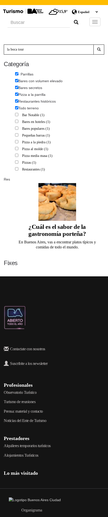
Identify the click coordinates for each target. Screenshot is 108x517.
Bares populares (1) (36, 128)
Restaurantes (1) (34, 169)
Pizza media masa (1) (38, 156)
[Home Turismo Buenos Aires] (22, 11)
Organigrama (31, 510)
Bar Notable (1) (34, 115)
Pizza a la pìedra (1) (37, 142)
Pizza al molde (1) (35, 149)
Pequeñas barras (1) (36, 135)
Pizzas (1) (29, 162)
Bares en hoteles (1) (36, 122)
